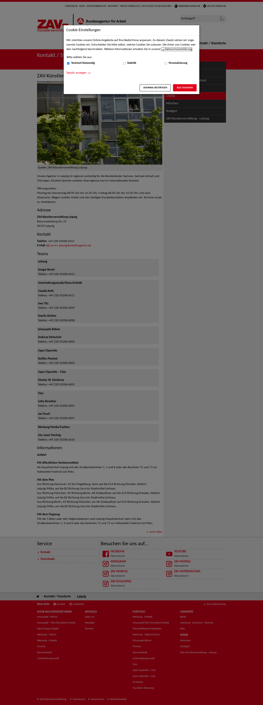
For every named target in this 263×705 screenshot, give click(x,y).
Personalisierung (178, 63)
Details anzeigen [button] (76, 72)
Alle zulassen (185, 87)
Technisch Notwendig (83, 63)
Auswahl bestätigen (155, 87)
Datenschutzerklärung (178, 49)
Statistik (131, 63)
